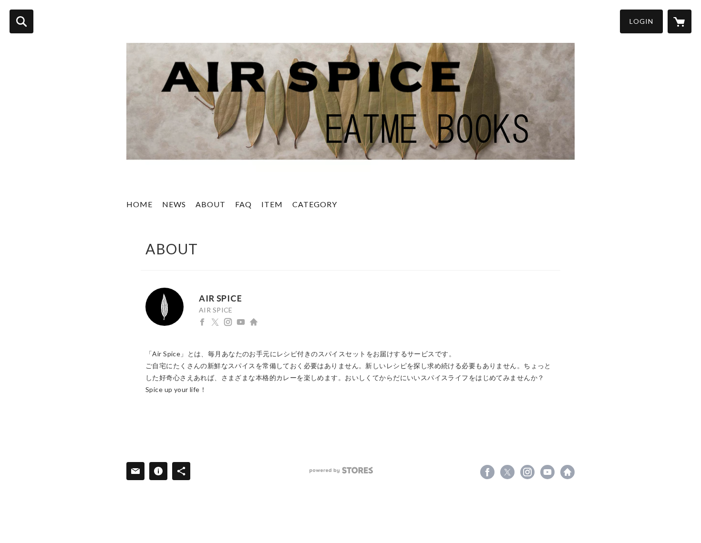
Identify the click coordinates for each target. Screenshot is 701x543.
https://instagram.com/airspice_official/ (228, 322)
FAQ (243, 204)
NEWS (174, 204)
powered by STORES (341, 470)
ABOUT (211, 204)
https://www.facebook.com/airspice (202, 322)
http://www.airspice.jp (253, 322)
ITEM (272, 204)
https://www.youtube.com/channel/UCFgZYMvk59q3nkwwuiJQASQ (241, 322)
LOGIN (641, 21)
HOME (139, 204)
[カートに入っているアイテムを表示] (679, 21)
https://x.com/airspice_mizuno (215, 322)
